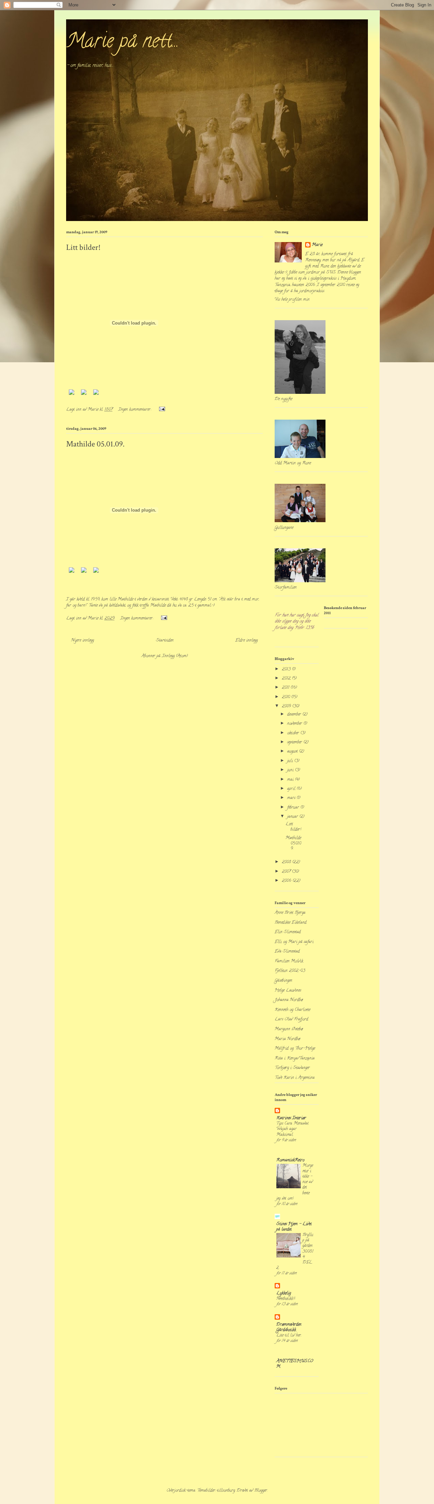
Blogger (260, 1490)
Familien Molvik (289, 961)
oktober (293, 733)
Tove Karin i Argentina (295, 1077)
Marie (317, 245)
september (295, 742)
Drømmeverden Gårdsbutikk (288, 1327)
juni (291, 770)
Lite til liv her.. (288, 1335)
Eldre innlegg (246, 640)
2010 (286, 697)
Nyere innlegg (82, 640)
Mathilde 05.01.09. (95, 444)
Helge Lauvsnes (288, 990)
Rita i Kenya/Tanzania (295, 1058)
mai (291, 779)
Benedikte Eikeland (291, 922)
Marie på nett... (122, 43)
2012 (287, 678)
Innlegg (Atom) (175, 656)
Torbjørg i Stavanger (292, 1067)
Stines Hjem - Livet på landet (294, 1227)
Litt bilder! (83, 247)
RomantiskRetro (290, 1160)
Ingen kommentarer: (135, 409)
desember (294, 714)
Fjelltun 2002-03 (290, 970)
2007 (287, 871)
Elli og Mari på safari (294, 942)
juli (290, 761)
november (295, 723)
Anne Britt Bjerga (290, 912)
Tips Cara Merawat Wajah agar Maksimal (292, 1129)
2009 (287, 706)
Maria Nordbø (287, 1039)
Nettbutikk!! (285, 1299)
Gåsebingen (283, 980)
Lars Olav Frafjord (291, 1019)
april (292, 788)
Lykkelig (283, 1293)
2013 (287, 669)
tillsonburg (226, 1490)
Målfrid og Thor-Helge (295, 1048)
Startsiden (165, 640)
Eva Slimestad (287, 951)
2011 (286, 687)
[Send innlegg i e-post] (161, 409)
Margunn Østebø (289, 1029)
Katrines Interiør (291, 1118)
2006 (287, 880)
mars (292, 798)
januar (293, 816)
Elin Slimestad (288, 932)
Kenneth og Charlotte (292, 1009)
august (293, 751)
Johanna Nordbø (289, 1000)
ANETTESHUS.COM (294, 1364)
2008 (287, 862)
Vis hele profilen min (292, 299)
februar (293, 807)
